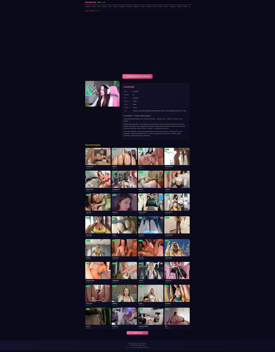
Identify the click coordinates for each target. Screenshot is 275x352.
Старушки (172, 6)
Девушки (88, 6)
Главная (87, 10)
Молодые (129, 6)
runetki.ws (135, 347)
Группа (160, 6)
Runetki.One (90, 2)
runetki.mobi (146, 347)
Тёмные (179, 6)
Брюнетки (136, 6)
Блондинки (122, 6)
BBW (99, 6)
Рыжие (142, 6)
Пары (94, 6)
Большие (149, 6)
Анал (110, 6)
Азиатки (104, 6)
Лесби (154, 6)
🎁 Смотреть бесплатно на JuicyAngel (137, 76)
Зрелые (115, 6)
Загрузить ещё (137, 332)
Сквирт (166, 6)
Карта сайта (142, 345)
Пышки (185, 6)
